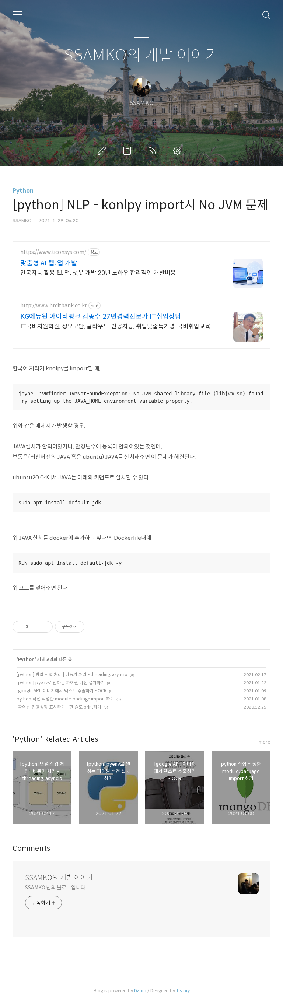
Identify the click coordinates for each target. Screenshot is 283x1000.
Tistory (183, 990)
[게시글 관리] (44, 626)
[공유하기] (35, 626)
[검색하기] (266, 14)
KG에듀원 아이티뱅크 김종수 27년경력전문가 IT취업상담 (100, 316)
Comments (31, 848)
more (264, 742)
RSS (154, 150)
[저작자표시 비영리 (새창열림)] (91, 627)
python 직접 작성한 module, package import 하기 (65, 699)
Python (23, 191)
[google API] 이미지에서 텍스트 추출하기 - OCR (62, 690)
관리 (179, 150)
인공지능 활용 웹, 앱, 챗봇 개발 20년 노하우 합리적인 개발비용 (98, 273)
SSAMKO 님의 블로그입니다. (55, 887)
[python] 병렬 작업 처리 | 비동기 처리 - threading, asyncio (72, 674)
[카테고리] (17, 14)
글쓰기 (103, 150)
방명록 (128, 150)
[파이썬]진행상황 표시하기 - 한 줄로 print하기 (59, 707)
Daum (140, 990)
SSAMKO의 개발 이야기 (142, 55)
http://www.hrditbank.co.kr (53, 306)
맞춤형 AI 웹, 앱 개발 (48, 263)
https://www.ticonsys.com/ (53, 252)
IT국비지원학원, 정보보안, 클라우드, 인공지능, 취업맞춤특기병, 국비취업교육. (116, 326)
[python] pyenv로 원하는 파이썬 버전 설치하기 (61, 682)
